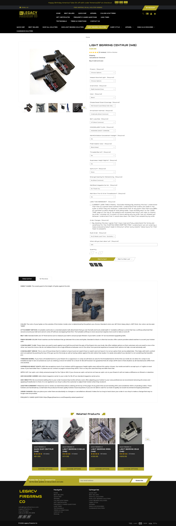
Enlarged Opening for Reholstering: (106, 177)
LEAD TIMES (58, 506)
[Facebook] (91, 264)
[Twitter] (96, 264)
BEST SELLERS (58, 495)
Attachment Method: (101, 110)
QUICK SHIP (58, 497)
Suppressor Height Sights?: (103, 160)
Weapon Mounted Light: (102, 77)
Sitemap (56, 514)
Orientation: (98, 86)
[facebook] (20, 516)
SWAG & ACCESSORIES (96, 506)
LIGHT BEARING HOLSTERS (98, 500)
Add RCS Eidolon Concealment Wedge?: (107, 135)
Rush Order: (98, 233)
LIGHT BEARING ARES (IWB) (101, 450)
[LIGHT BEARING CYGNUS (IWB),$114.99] (74, 431)
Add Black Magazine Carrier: (103, 185)
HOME (56, 493)
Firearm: (97, 69)
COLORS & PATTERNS (61, 500)
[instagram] (24, 516)
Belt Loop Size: (99, 119)
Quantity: (93, 249)
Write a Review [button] (112, 52)
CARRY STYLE (93, 502)
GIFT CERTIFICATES (60, 502)
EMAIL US (25, 7)
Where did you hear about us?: (104, 241)
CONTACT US (58, 512)
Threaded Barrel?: (100, 152)
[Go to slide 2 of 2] (95, 473)
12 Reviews (44, 279)
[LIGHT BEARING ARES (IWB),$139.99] (102, 431)
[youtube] (29, 516)
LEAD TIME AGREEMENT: (102, 202)
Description (27, 279)
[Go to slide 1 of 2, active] (92, 473)
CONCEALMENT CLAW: (101, 127)
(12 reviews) (102, 52)
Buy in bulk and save (96, 61)
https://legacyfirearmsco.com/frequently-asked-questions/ (63, 397)
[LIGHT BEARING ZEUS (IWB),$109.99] (131, 431)
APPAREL (57, 498)
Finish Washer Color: (101, 144)
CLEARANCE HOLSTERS (97, 508)
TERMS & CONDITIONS (61, 510)
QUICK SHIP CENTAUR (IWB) (44, 450)
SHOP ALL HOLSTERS (96, 497)
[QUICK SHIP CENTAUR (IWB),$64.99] (45, 431)
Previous (21, 107)
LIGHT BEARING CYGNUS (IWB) (74, 450)
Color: (96, 94)
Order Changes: (99, 220)
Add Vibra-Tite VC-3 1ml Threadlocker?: (107, 193)
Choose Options (45, 469)
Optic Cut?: (98, 169)
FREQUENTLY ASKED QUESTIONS (65, 504)
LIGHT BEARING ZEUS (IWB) (129, 450)
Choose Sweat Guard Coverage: (105, 102)
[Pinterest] (100, 264)
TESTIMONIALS (59, 508)
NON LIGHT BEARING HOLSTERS (100, 498)
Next (84, 107)
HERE (23, 326)
